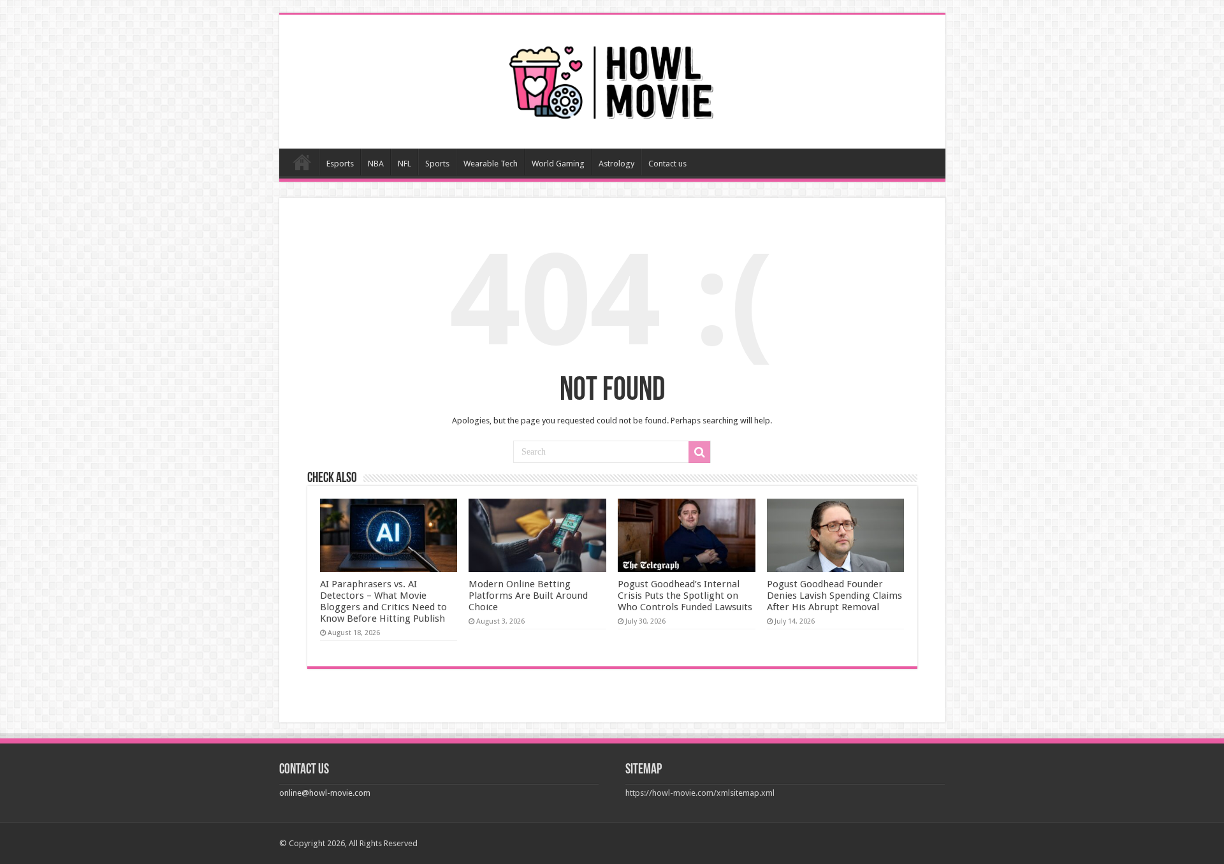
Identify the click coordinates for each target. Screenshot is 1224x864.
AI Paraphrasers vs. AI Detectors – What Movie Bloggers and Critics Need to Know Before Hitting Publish (383, 601)
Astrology (616, 163)
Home (302, 162)
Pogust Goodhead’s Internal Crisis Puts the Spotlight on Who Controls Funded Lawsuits (685, 595)
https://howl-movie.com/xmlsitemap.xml (700, 793)
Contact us (667, 163)
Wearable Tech (490, 163)
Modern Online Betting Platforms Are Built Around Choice (528, 595)
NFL (404, 163)
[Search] (699, 452)
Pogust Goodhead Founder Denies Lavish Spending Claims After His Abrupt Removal (834, 595)
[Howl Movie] (612, 79)
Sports (437, 163)
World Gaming (558, 163)
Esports (340, 163)
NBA (376, 163)
